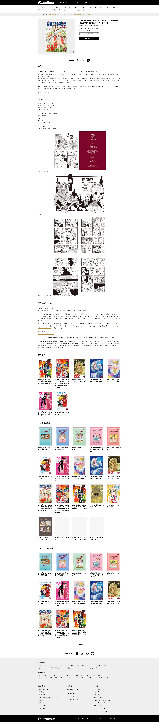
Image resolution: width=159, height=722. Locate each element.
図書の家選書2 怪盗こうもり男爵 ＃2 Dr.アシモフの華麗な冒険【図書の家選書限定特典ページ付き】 (62, 383)
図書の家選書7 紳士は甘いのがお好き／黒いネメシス (45, 414)
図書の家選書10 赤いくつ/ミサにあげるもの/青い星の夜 (97, 449)
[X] (115, 2)
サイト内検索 (79, 645)
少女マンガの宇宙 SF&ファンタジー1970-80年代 (79, 539)
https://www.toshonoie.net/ (46, 334)
